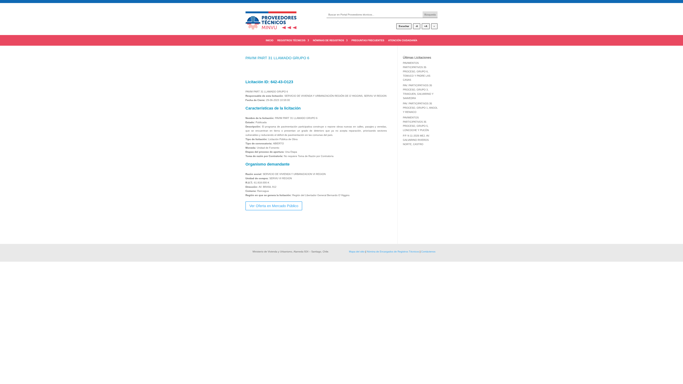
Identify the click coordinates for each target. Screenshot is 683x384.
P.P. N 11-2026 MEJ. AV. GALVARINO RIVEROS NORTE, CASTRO (416, 140)
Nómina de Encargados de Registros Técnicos (393, 251)
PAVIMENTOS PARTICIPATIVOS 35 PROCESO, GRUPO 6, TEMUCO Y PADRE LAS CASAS (416, 71)
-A (416, 26)
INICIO (269, 40)
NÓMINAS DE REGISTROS (328, 40)
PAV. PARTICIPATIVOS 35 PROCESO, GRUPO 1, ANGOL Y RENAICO (420, 107)
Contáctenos (428, 251)
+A (425, 26)
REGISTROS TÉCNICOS (291, 40)
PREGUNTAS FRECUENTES (367, 40)
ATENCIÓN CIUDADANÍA (402, 40)
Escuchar (404, 26)
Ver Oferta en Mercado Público (273, 206)
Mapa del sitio (357, 251)
